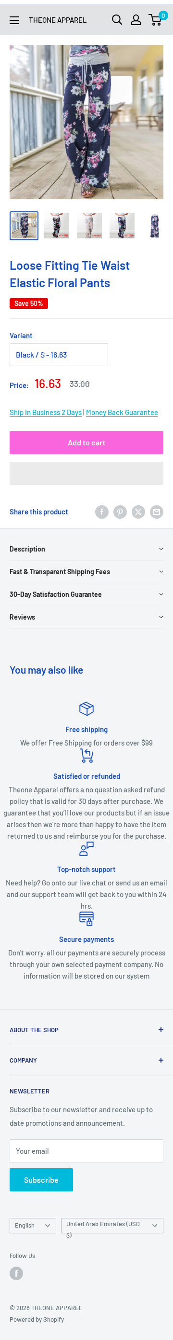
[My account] (136, 19)
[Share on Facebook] (102, 511)
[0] (155, 20)
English (25, 1225)
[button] (86, 473)
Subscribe (41, 1179)
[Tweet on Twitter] (138, 511)
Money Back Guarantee (122, 412)
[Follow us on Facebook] (16, 1273)
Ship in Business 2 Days (46, 412)
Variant (21, 335)
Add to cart (86, 442)
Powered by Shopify (37, 1319)
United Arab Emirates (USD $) (103, 1226)
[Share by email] (156, 511)
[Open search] (117, 19)
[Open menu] (14, 20)
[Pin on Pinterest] (120, 511)
